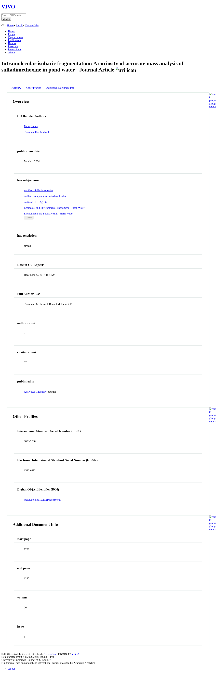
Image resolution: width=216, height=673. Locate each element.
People (11, 34)
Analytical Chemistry (35, 391)
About (11, 52)
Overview (16, 87)
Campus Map (32, 25)
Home (10, 25)
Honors (12, 43)
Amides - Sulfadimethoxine (38, 190)
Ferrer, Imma (31, 126)
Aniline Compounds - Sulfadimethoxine (45, 196)
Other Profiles (33, 87)
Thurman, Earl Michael (36, 132)
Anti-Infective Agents (35, 202)
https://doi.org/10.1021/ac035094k (42, 499)
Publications (14, 40)
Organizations (15, 37)
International (14, 49)
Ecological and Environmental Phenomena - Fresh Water (54, 207)
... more (28, 218)
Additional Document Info (60, 87)
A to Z (19, 25)
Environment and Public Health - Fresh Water (48, 213)
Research (13, 46)
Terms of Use (50, 654)
